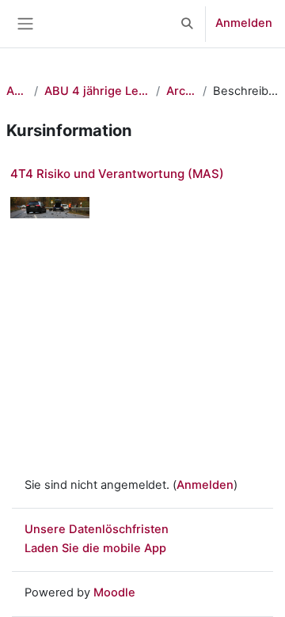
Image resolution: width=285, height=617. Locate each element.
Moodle (114, 592)
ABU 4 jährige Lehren (96, 91)
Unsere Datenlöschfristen (97, 529)
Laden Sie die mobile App (95, 548)
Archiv (181, 91)
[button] (187, 23)
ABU (17, 91)
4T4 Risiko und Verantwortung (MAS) (117, 173)
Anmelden (243, 23)
